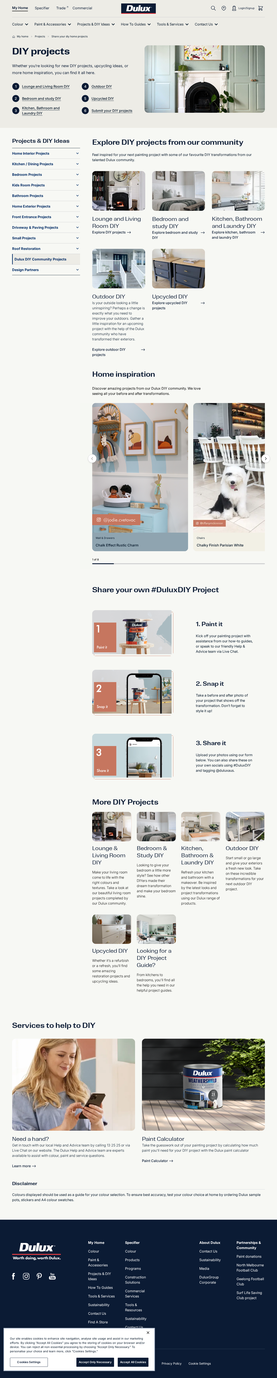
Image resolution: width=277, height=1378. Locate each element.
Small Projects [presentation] (24, 238)
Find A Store (98, 1322)
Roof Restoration (26, 248)
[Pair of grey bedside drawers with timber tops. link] (178, 269)
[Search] (213, 8)
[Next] (265, 458)
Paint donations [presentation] (249, 1256)
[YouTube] (52, 1276)
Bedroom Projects (27, 174)
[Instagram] (26, 1276)
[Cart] (260, 8)
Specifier (42, 8)
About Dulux (209, 1242)
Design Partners (25, 270)
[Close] (148, 1332)
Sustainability (136, 1318)
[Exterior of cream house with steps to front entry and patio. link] (118, 268)
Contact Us (97, 1313)
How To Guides (100, 1287)
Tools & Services (101, 1296)
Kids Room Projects (28, 185)
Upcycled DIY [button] (103, 98)
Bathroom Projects (27, 196)
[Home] (14, 36)
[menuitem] (21, 24)
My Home (20, 8)
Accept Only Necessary (95, 1362)
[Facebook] (13, 1276)
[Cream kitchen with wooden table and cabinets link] (238, 191)
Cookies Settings (28, 1362)
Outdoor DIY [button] (102, 86)
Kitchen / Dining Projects (32, 164)
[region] (79, 1349)
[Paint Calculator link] (203, 1085)
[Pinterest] (39, 1276)
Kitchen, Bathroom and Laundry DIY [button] (41, 110)
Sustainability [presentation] (99, 1305)
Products (132, 1260)
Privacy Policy (172, 1363)
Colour (93, 1251)
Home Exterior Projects (31, 206)
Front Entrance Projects (31, 217)
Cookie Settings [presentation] (199, 1363)
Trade (61, 8)
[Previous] (92, 458)
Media (204, 1268)
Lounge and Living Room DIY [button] (46, 86)
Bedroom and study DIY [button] (41, 98)
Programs (133, 1268)
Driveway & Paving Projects (35, 227)
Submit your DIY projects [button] (112, 110)
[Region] (223, 8)
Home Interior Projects (30, 153)
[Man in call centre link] (73, 1085)
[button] (77, 153)
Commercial (82, 8)
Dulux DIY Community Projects (40, 259)
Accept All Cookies (133, 1362)
